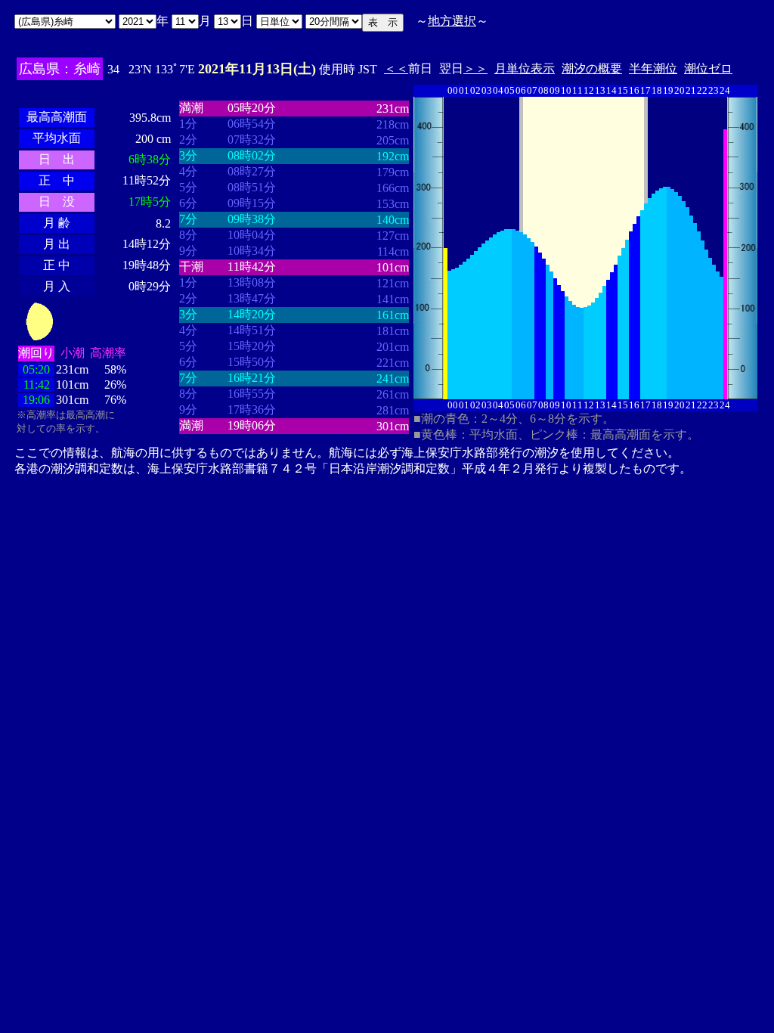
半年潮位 (653, 68)
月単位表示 (524, 68)
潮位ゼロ (708, 68)
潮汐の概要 (592, 68)
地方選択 (452, 20)
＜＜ (396, 68)
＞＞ (475, 68)
